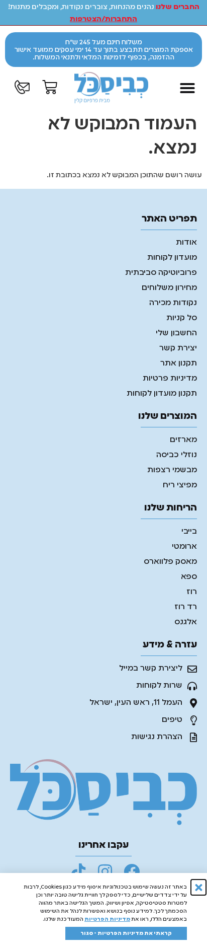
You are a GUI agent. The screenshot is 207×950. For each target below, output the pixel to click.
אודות (186, 242)
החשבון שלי (176, 333)
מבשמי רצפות (172, 470)
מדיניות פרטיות (170, 378)
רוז (191, 592)
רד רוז (185, 607)
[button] (187, 88)
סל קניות (181, 318)
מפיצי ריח (180, 485)
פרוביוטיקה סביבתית (161, 272)
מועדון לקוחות (172, 257)
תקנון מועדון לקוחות (162, 393)
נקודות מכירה (173, 303)
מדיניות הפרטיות (107, 919)
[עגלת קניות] (49, 87)
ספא (189, 576)
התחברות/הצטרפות (103, 19)
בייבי (189, 531)
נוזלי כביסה (176, 455)
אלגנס (185, 622)
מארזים (183, 440)
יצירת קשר (178, 348)
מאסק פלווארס (170, 561)
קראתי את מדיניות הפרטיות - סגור (126, 933)
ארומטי (184, 546)
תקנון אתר (178, 363)
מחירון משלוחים (169, 288)
